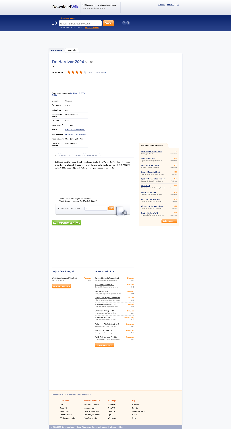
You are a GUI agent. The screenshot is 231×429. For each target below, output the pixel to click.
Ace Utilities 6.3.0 (101, 291)
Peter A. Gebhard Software (75, 130)
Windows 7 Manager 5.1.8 (104, 311)
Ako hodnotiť (100, 72)
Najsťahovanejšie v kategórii (152, 146)
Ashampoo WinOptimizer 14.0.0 (107, 324)
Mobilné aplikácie (92, 401)
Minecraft (135, 405)
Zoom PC (63, 408)
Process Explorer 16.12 (150, 165)
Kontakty (170, 5)
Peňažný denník (66, 415)
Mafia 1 (135, 418)
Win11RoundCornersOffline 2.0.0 (64, 278)
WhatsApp (112, 418)
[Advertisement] (115, 39)
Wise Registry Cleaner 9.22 (105, 304)
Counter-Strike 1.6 (138, 411)
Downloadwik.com (68, 18)
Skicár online (65, 411)
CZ (178, 5)
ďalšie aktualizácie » (104, 345)
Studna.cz (86, 427)
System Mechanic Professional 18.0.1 (107, 279)
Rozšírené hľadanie (92, 28)
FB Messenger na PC (68, 418)
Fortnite (135, 408)
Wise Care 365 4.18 (102, 317)
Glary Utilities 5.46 (148, 158)
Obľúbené (64, 401)
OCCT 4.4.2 (145, 186)
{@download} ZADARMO (66, 222)
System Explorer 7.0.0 (149, 213)
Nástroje (112, 401)
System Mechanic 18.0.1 (104, 285)
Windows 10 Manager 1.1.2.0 (152, 206)
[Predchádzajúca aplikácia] (124, 23)
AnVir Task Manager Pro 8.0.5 (106, 337)
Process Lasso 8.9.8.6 (103, 331)
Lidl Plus (63, 405)
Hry (133, 401)
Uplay (110, 415)
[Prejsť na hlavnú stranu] (65, 10)
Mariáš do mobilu (90, 418)
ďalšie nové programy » (61, 286)
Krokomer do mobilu (91, 405)
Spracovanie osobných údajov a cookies (107, 427)
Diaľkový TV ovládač (91, 411)
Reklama (161, 5)
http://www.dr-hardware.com (75, 134)
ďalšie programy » (169, 221)
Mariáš (134, 415)
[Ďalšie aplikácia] (128, 23)
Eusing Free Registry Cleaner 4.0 (107, 298)
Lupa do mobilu (89, 408)
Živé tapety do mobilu (92, 415)
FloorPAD (111, 408)
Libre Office (112, 405)
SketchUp (111, 411)
